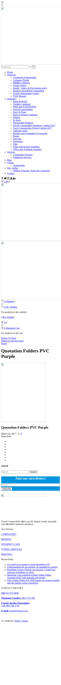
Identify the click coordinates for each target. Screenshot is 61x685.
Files (15, 144)
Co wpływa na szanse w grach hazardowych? (28, 564)
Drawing (17, 138)
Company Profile (21, 80)
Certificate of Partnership (24, 77)
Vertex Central (21, 621)
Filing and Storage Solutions (26, 146)
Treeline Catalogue (22, 104)
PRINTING (6, 554)
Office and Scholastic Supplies (27, 149)
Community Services (23, 154)
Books (16, 136)
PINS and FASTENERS (24, 106)
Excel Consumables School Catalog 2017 (32, 128)
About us (11, 75)
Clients (10, 162)
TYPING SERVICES (11, 549)
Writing (16, 117)
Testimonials (19, 165)
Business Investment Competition (28, 91)
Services (11, 152)
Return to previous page (12, 341)
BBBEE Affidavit (21, 83)
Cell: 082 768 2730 (10, 606)
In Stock (17, 120)
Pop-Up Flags (19, 112)
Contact (10, 173)
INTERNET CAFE (10, 544)
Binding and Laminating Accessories (30, 133)
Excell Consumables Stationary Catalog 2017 (34, 125)
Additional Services (22, 157)
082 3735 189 (18, 598)
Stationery (12, 98)
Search (33, 472)
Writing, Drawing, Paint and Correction (31, 170)
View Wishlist (7, 317)
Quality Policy (20, 85)
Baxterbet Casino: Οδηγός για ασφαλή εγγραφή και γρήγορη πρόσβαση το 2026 (31, 571)
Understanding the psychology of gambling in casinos (32, 567)
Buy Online (12, 168)
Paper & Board (20, 101)
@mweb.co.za (14, 611)
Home (10, 72)
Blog (9, 160)
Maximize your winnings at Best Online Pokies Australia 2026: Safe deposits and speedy (29, 576)
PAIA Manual (19, 96)
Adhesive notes (20, 130)
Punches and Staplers (23, 109)
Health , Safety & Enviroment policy (30, 88)
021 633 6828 (10, 593)
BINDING (6, 539)
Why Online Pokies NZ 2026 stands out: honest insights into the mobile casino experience (33, 581)
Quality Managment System (26, 93)
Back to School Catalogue (25, 114)
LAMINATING (8, 534)
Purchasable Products (23, 122)
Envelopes (18, 141)
